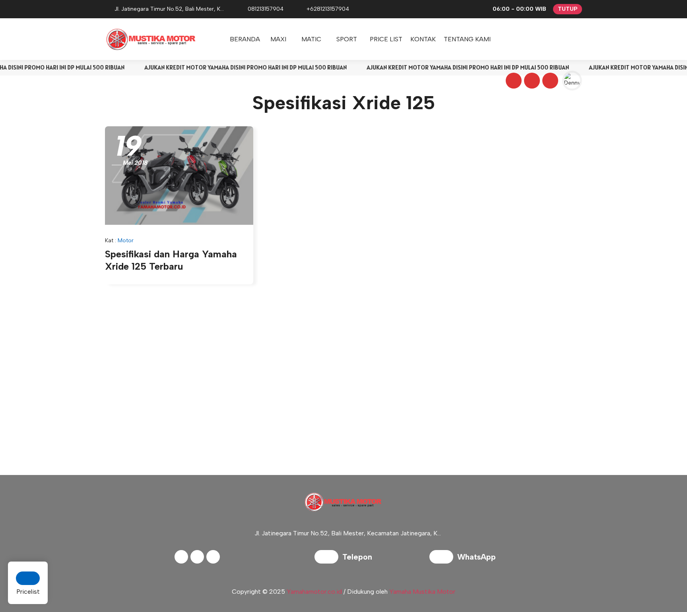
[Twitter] (531, 82)
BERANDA (245, 39)
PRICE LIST (386, 39)
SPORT (346, 39)
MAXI (278, 39)
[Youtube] (549, 82)
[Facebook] (512, 82)
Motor (126, 240)
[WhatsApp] (443, 558)
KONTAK (423, 39)
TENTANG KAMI (467, 39)
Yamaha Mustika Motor (422, 591)
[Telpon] (328, 558)
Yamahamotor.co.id (314, 591)
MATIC (311, 39)
